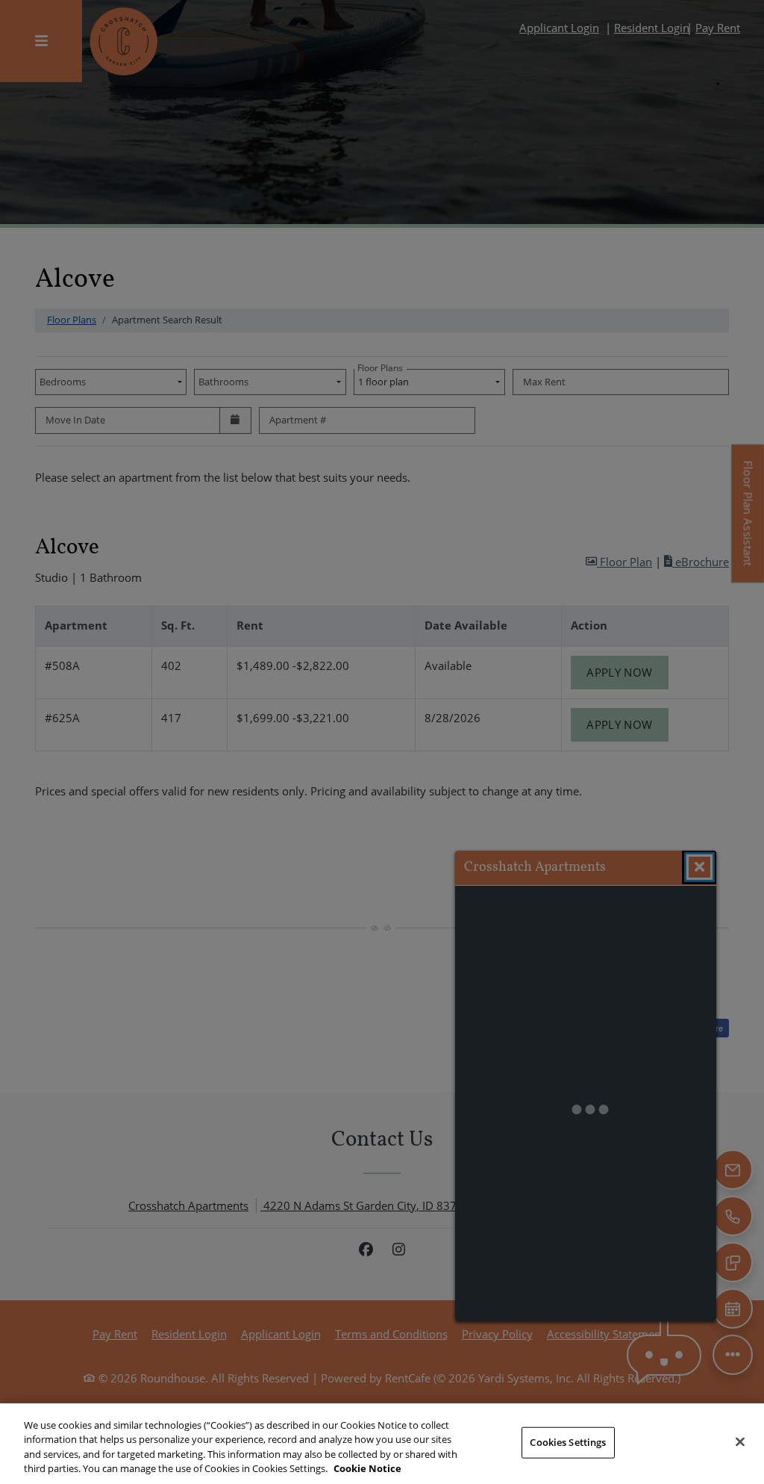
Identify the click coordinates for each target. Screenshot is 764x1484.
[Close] (740, 1441)
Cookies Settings (568, 1442)
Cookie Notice (367, 1468)
